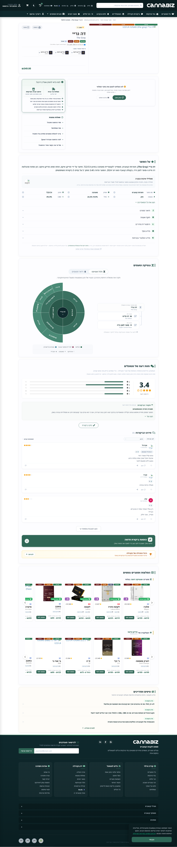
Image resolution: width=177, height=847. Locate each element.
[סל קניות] (27, 5)
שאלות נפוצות (80, 775)
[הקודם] (152, 603)
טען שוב (118, 97)
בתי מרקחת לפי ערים (148, 827)
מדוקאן (140, 612)
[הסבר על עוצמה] (114, 197)
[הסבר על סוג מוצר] (114, 192)
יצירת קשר (46, 779)
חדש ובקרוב (101, 14)
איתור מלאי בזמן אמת (112, 772)
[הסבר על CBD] (23, 197)
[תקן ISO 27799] (21, 840)
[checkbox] (150, 439)
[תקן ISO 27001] (27, 840)
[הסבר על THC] (68, 197)
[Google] (111, 742)
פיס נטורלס (26, 612)
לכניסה (30, 554)
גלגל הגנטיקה (97, 271)
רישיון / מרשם (35, 14)
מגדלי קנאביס (150, 806)
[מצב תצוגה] (34, 5)
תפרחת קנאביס (137, 192)
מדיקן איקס (56, 611)
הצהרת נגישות (45, 786)
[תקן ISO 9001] (34, 840)
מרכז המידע (81, 772)
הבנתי (151, 839)
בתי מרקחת (151, 14)
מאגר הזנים (72, 14)
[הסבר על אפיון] (68, 192)
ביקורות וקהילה (133, 14)
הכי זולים (87, 14)
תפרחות (83, 41)
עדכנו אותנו (103, 98)
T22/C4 (71, 41)
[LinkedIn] (100, 742)
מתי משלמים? (56, 128)
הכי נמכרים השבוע (149, 782)
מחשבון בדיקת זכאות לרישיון (110, 786)
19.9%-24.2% (92, 197)
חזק (142, 197)
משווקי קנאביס (150, 813)
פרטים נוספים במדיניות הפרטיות (144, 833)
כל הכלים (117, 789)
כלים (89, 6)
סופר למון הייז (71, 44)
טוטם (116, 612)
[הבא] (25, 603)
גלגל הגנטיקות (80, 782)
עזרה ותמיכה (45, 775)
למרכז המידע (90, 728)
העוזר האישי (116, 782)
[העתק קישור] (137, 465)
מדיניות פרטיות (44, 793)
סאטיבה (77, 41)
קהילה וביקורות (79, 786)
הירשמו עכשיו (26, 751)
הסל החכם (116, 775)
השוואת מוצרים (115, 779)
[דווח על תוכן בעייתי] (26, 465)
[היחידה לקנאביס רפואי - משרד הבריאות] (41, 840)
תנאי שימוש (45, 789)
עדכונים (80, 6)
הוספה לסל (129, 618)
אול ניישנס (109, 612)
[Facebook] (105, 742)
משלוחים (153, 789)
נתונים (64, 6)
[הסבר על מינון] (23, 192)
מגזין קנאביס (80, 793)
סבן (146, 612)
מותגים (153, 820)
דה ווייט (80, 44)
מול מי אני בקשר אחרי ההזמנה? (50, 145)
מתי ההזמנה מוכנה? (54, 122)
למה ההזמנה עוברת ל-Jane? (51, 139)
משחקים (47, 6)
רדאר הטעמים (77, 271)
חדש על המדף (151, 786)
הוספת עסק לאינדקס (42, 782)
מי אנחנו (47, 772)
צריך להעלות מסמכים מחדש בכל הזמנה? (46, 134)
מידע (72, 6)
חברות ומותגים (56, 14)
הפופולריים (117, 14)
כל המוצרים (166, 14)
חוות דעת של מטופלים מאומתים (78, 246)
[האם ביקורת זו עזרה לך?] (150, 465)
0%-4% (49, 197)
